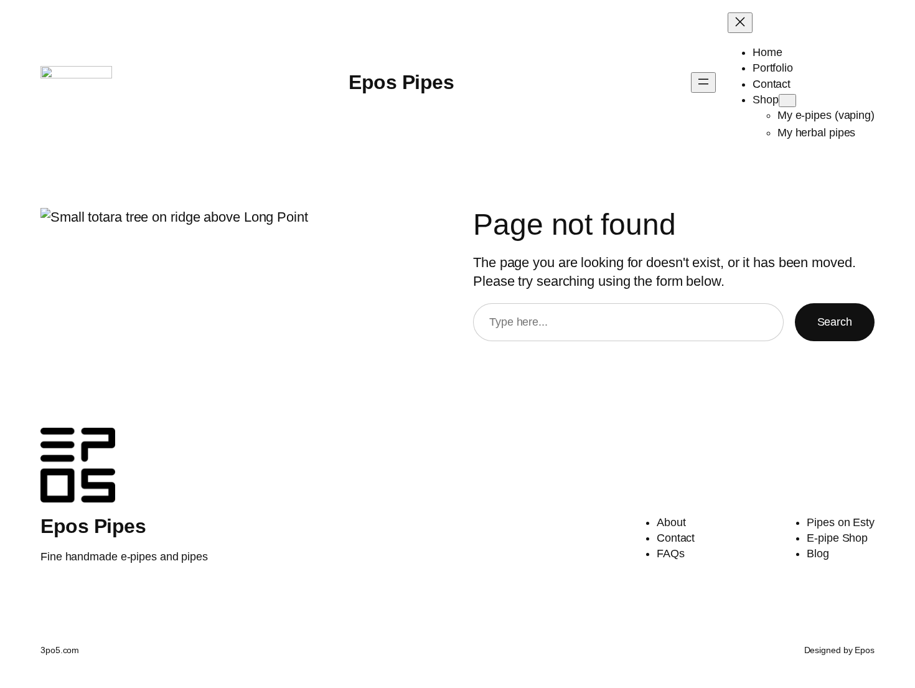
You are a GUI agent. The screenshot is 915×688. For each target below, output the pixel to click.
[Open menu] (703, 82)
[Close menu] (740, 22)
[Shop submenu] (787, 100)
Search (834, 322)
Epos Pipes (401, 82)
